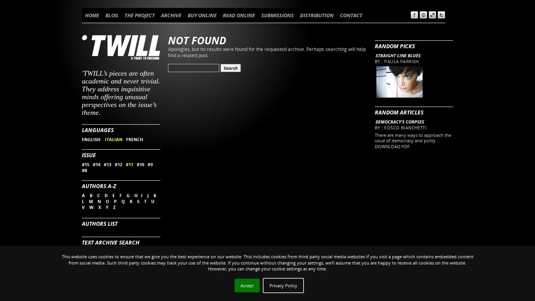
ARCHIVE (171, 15)
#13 (107, 164)
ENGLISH (91, 139)
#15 (85, 164)
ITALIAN (114, 139)
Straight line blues (398, 55)
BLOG (111, 15)
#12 (118, 164)
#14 (96, 164)
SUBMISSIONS (277, 15)
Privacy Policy (283, 285)
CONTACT (351, 15)
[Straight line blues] (399, 96)
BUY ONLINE (202, 15)
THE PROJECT (140, 15)
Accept (247, 285)
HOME (92, 15)
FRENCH (134, 139)
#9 (150, 164)
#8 (84, 170)
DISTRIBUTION (317, 15)
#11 (129, 164)
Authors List (99, 223)
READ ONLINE (239, 15)
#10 (140, 164)
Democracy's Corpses (400, 122)
